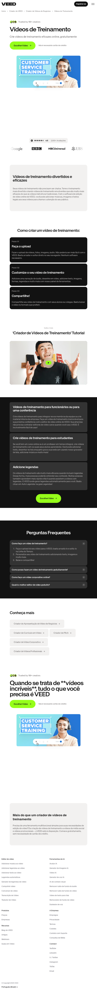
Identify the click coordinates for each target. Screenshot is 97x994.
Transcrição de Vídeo (10, 895)
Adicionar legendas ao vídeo (13, 868)
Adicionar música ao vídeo (12, 863)
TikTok (52, 966)
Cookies (53, 929)
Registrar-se (81, 4)
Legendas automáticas (11, 877)
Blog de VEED (7, 930)
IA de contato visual (58, 882)
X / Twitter (54, 957)
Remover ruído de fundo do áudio (63, 886)
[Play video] (48, 363)
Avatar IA (53, 863)
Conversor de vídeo (10, 891)
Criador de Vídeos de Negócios (38, 11)
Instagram (54, 962)
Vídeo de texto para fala (59, 895)
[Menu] (92, 4)
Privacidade (54, 919)
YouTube (53, 948)
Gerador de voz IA (57, 877)
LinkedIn (53, 953)
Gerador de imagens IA (59, 868)
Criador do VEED (15, 11)
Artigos (4, 935)
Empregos (54, 915)
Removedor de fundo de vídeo (62, 900)
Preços (4, 915)
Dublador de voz (56, 904)
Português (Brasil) (9, 987)
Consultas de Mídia (57, 938)
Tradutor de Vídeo (9, 900)
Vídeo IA (53, 873)
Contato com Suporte (58, 933)
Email (52, 971)
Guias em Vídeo (8, 944)
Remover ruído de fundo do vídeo (63, 891)
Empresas (6, 919)
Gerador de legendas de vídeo (14, 882)
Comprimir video (8, 886)
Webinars (5, 939)
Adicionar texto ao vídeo (11, 873)
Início (4, 11)
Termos (52, 924)
